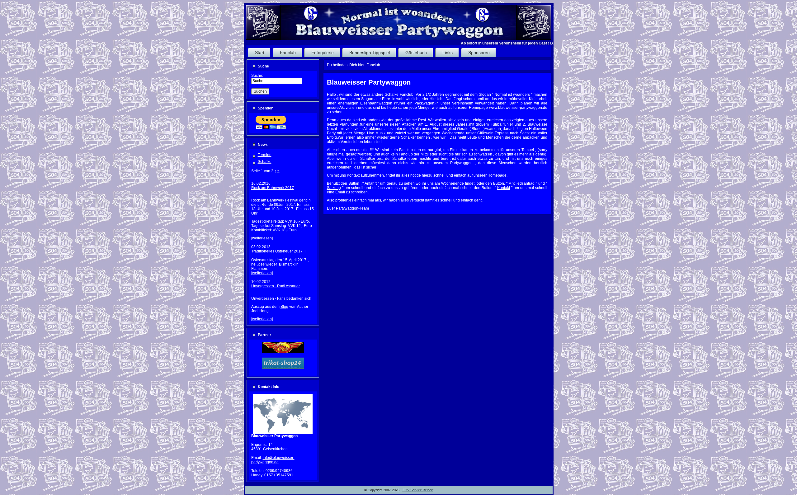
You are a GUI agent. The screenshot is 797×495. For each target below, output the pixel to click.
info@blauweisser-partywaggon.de (273, 460)
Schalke (264, 162)
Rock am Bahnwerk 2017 (272, 188)
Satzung (334, 188)
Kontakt (503, 188)
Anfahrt (371, 183)
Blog (284, 306)
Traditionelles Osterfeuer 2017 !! (278, 251)
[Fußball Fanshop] (283, 367)
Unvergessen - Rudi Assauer (275, 286)
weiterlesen (262, 238)
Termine (264, 155)
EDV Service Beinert (418, 490)
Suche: (257, 75)
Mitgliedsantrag (521, 183)
